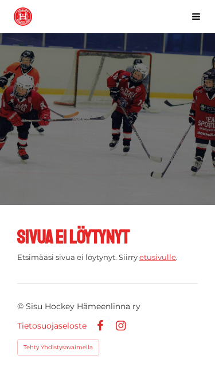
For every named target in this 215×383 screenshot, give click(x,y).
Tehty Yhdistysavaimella (58, 347)
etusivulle (157, 257)
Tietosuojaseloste (52, 326)
